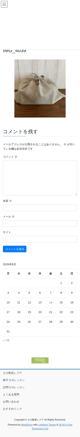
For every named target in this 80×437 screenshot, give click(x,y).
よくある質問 (11, 394)
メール (9, 216)
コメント (10, 156)
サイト (7, 232)
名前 (7, 200)
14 (50, 302)
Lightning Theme (47, 424)
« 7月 (6, 340)
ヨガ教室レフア (12, 372)
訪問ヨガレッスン (14, 387)
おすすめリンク (12, 408)
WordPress (27, 424)
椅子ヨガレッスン (14, 380)
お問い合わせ (11, 401)
